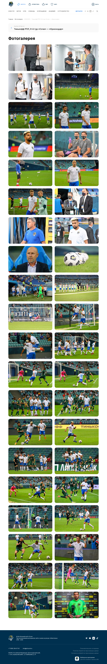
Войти (97, 4)
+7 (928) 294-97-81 (13, 648)
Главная (10, 19)
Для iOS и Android (85, 659)
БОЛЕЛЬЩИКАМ (41, 11)
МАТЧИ (19, 11)
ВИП (47, 4)
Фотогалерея (19, 19)
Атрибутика (35, 4)
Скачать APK (95, 659)
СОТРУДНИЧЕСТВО (63, 11)
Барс (55, 4)
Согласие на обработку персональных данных (85, 653)
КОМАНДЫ (32, 11)
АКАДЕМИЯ (52, 11)
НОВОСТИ (11, 11)
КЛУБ (24, 11)
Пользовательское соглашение (89, 648)
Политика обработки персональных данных (86, 650)
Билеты (23, 4)
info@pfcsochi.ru (27, 648)
